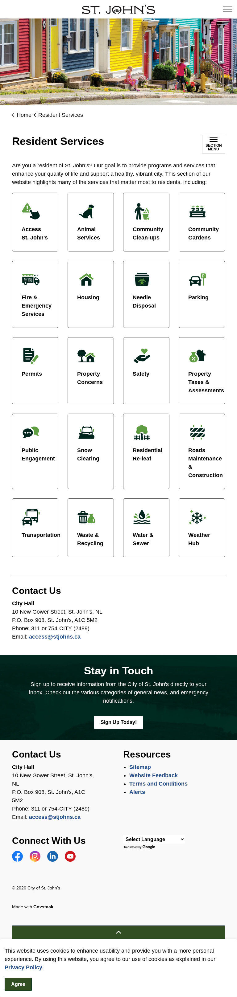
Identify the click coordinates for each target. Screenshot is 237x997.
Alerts (137, 792)
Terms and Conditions (159, 784)
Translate (140, 847)
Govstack (43, 906)
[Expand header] (227, 9)
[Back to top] (118, 932)
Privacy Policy (23, 967)
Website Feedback (153, 775)
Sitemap (140, 767)
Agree (18, 984)
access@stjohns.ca (55, 637)
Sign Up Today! (119, 722)
